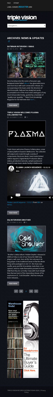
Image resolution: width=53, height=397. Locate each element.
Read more (13, 105)
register (23, 6)
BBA (38, 202)
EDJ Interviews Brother (19, 220)
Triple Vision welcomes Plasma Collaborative (23, 113)
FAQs (9, 3)
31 (36, 291)
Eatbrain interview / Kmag (20, 46)
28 (21, 291)
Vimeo (9, 205)
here (31, 99)
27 (16, 291)
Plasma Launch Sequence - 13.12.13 (20, 202)
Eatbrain (26, 83)
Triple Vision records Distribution (20, 390)
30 (31, 291)
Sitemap (16, 3)
